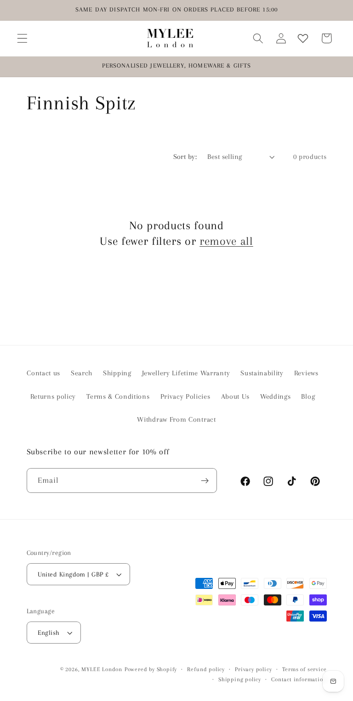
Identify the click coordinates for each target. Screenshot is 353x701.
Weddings (275, 396)
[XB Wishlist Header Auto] (303, 38)
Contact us (43, 373)
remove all (226, 241)
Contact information (298, 679)
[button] (22, 38)
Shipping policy (239, 679)
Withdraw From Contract (176, 419)
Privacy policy (253, 669)
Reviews (306, 373)
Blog (308, 396)
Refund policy (205, 669)
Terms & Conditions (117, 396)
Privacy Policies (185, 396)
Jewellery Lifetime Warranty (186, 373)
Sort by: (185, 157)
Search (81, 373)
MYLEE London (101, 669)
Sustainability (262, 373)
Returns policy (53, 396)
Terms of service (304, 669)
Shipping (117, 373)
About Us (235, 396)
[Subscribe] (204, 480)
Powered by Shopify (151, 669)
